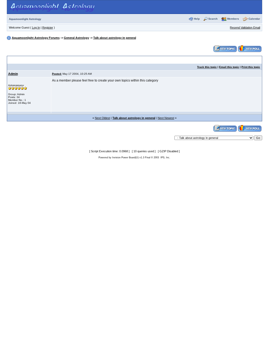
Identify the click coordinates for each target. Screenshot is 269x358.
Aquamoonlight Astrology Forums (36, 37)
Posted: (57, 73)
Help (197, 18)
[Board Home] (53, 6)
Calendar (254, 18)
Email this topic (229, 67)
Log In (36, 27)
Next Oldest (102, 118)
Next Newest (166, 118)
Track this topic (207, 67)
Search (213, 18)
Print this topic (250, 67)
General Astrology (76, 37)
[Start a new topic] (225, 48)
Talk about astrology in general (114, 37)
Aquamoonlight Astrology (25, 19)
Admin (13, 74)
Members (233, 18)
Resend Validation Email (245, 27)
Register (47, 27)
